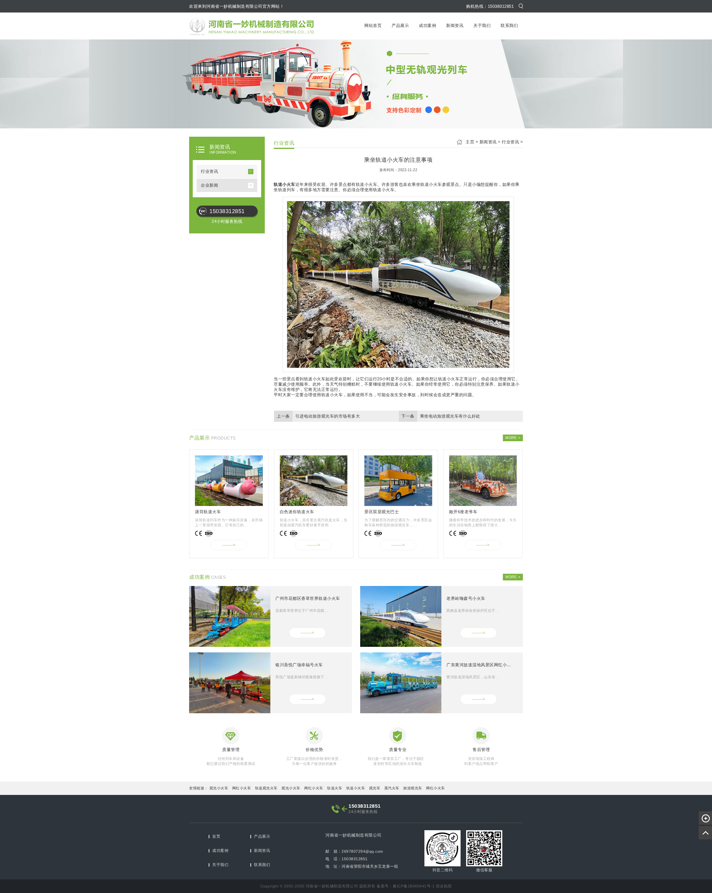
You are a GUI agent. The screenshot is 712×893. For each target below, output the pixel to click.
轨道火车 (334, 788)
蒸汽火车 (391, 788)
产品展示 (400, 25)
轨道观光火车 (266, 788)
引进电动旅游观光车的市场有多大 (327, 416)
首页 (216, 836)
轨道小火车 (355, 788)
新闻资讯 (454, 25)
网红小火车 (241, 788)
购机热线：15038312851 (490, 6)
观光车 (374, 788)
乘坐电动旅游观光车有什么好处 (450, 416)
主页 (470, 141)
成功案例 (427, 25)
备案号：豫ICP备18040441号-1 (405, 886)
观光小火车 (218, 788)
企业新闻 (209, 185)
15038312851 (227, 211)
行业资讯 (209, 171)
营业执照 (444, 886)
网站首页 (373, 25)
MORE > (512, 438)
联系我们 (509, 25)
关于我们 (482, 25)
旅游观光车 (412, 788)
